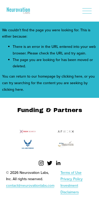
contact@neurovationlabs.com (30, 185)
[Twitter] (49, 163)
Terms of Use (71, 172)
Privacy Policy (71, 178)
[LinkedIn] (58, 163)
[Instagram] (41, 163)
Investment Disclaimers (69, 189)
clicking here (72, 76)
